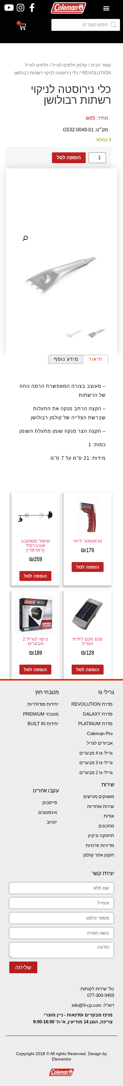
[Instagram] (20, 8)
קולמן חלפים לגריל (69, 64)
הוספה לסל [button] (87, 567)
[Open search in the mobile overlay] (85, 25)
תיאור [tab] (95, 359)
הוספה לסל (69, 157)
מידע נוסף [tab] (66, 359)
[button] (106, 8)
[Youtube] (8, 8)
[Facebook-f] (32, 8)
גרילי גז (106, 692)
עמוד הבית (101, 64)
